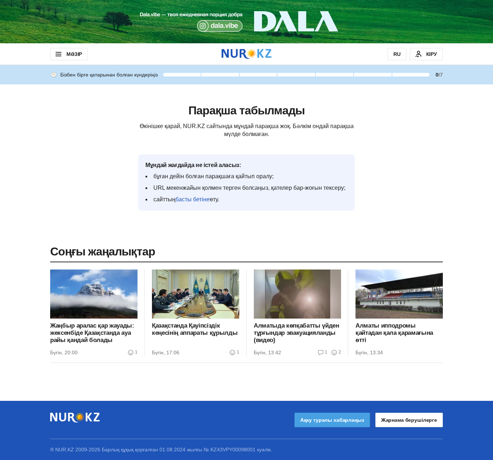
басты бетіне (192, 199)
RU (397, 54)
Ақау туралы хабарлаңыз (332, 420)
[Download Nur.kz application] (246, 21)
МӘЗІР (74, 54)
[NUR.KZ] (246, 54)
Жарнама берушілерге (409, 420)
